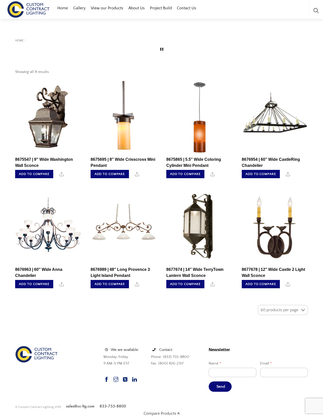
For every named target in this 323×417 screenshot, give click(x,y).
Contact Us (186, 8)
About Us (136, 8)
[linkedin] (134, 379)
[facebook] (106, 379)
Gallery (79, 8)
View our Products (107, 8)
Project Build (161, 8)
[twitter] (125, 379)
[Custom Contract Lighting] (28, 9)
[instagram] (115, 379)
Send (221, 386)
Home (62, 8)
